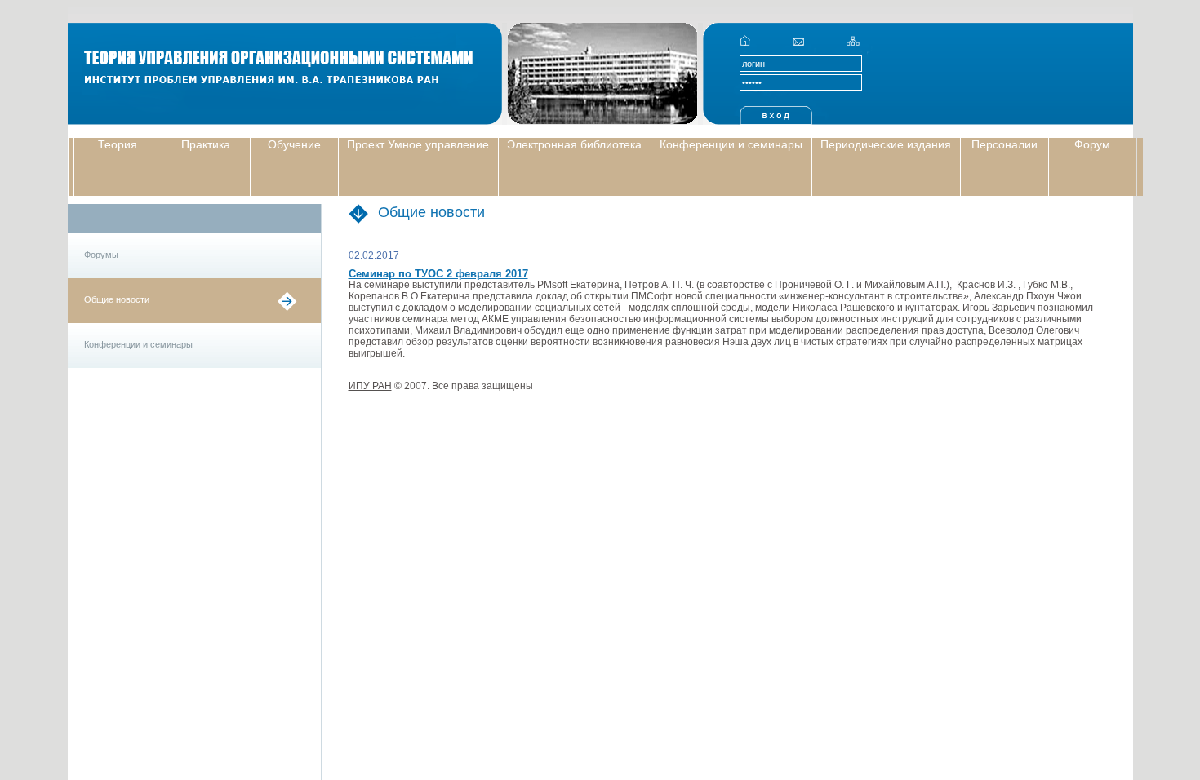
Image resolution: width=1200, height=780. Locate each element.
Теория (117, 144)
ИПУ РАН (370, 386)
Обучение (294, 144)
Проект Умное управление (418, 144)
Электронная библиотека (574, 144)
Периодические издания (885, 144)
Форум (1092, 144)
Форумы (101, 254)
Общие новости (116, 299)
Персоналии (1004, 144)
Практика (205, 144)
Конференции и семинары (731, 144)
